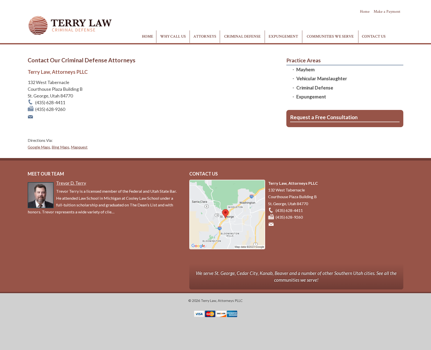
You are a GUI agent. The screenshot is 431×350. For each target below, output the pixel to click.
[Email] (31, 116)
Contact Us (374, 36)
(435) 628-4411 (384, 20)
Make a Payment (387, 11)
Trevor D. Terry (71, 183)
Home (365, 11)
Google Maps (39, 147)
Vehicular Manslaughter (321, 78)
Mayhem (305, 69)
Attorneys (204, 36)
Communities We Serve (330, 36)
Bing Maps (60, 147)
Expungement (283, 36)
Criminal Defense (242, 36)
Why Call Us (173, 36)
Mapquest (79, 147)
